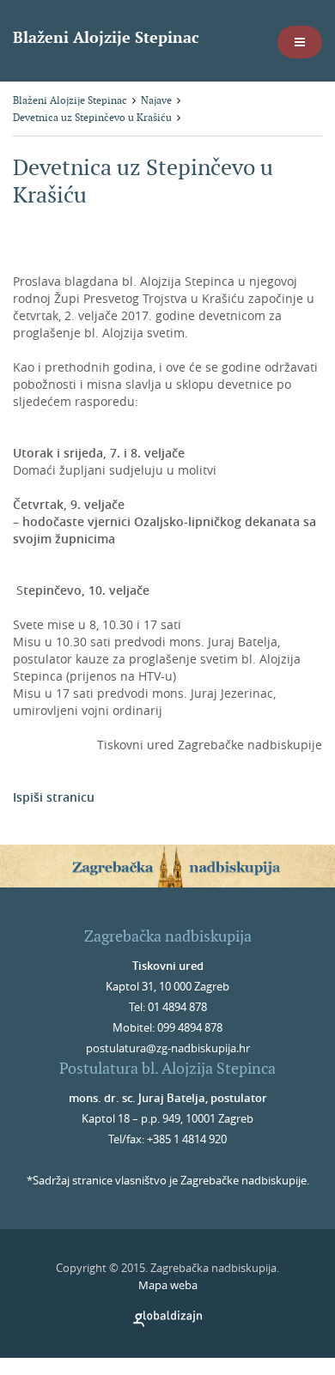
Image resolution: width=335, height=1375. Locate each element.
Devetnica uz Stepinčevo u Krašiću (92, 117)
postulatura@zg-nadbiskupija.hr (168, 1048)
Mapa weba (168, 1285)
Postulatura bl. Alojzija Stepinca (167, 1068)
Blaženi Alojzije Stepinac (106, 37)
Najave (156, 100)
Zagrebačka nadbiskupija (168, 936)
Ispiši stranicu (53, 797)
